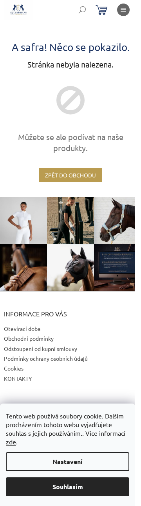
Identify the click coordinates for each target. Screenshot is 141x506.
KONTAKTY (18, 378)
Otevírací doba (22, 328)
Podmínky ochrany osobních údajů (46, 358)
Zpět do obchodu (70, 175)
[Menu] (123, 10)
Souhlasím (67, 486)
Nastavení (67, 461)
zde (11, 442)
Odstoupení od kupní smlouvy (40, 348)
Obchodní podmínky (29, 338)
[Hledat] (82, 10)
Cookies (14, 368)
